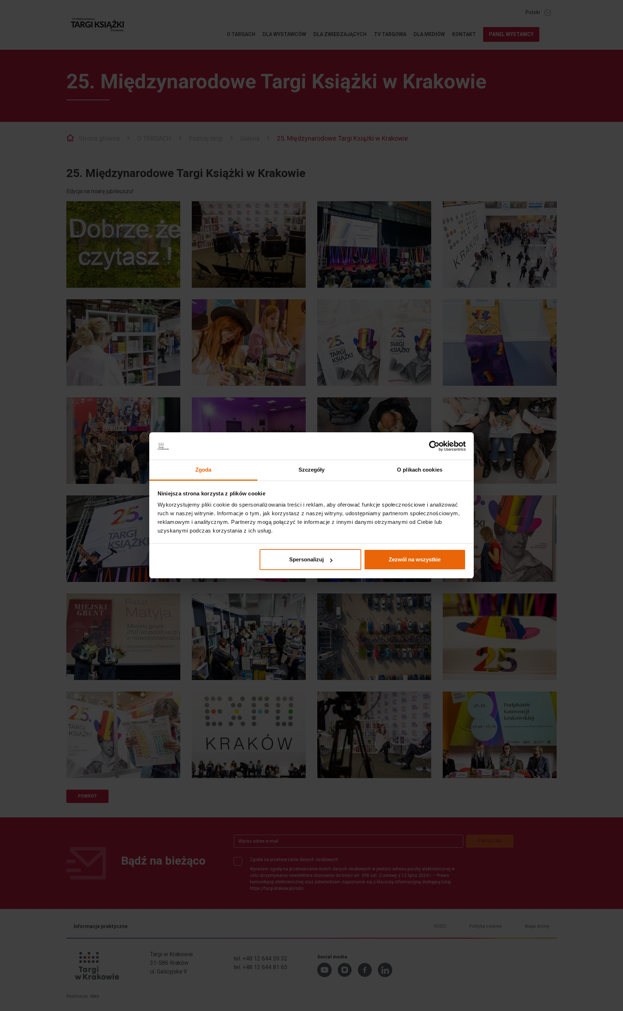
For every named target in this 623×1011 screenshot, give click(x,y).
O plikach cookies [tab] (419, 470)
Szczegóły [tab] (312, 470)
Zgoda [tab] (203, 470)
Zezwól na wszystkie (415, 559)
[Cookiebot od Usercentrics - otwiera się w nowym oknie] (434, 446)
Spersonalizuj (306, 559)
